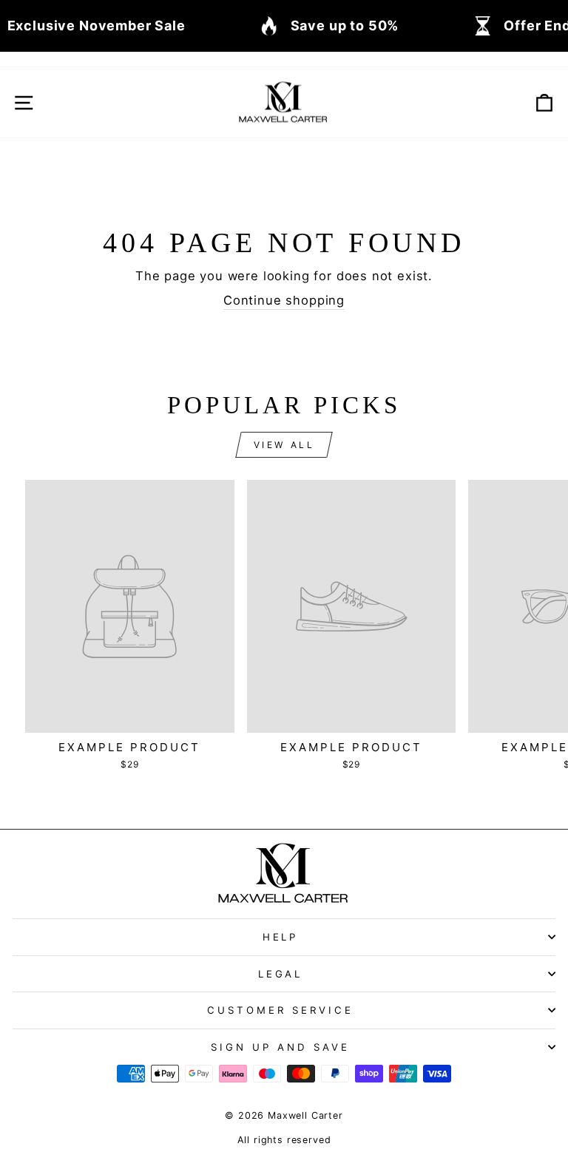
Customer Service (280, 1010)
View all (284, 444)
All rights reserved (284, 1139)
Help (281, 937)
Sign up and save (280, 1047)
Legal (280, 974)
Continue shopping (284, 300)
